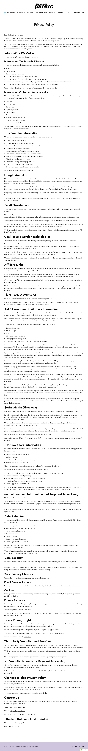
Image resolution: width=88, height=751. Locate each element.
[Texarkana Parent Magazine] (44, 6)
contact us (27, 610)
